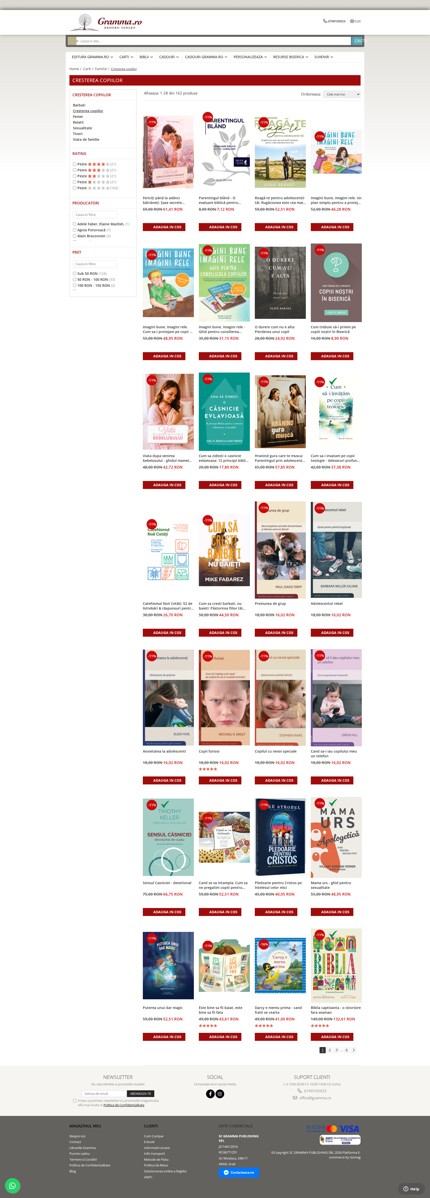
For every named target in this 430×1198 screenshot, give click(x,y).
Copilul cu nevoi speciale (276, 751)
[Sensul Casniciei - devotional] (168, 837)
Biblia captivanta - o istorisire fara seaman (336, 1010)
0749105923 (314, 1090)
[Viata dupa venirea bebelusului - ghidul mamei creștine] (168, 412)
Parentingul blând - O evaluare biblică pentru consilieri (218, 200)
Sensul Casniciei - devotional (167, 882)
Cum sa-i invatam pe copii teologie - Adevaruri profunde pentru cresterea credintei (336, 458)
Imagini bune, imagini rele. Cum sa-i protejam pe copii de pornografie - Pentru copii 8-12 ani (168, 330)
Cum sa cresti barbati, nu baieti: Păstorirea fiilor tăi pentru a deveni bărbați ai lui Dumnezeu (223, 606)
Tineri (78, 133)
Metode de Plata (156, 1159)
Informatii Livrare (157, 1148)
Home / (75, 68)
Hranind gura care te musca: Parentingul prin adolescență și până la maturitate (279, 458)
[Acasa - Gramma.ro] (106, 22)
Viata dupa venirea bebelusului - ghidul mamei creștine (166, 458)
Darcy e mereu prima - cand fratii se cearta (278, 1010)
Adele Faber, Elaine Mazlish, (100, 224)
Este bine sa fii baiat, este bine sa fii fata (220, 1010)
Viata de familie (86, 139)
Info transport (154, 1153)
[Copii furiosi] (224, 697)
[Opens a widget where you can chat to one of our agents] (411, 1189)
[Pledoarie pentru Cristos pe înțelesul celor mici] (280, 837)
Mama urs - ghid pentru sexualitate (331, 885)
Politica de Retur (156, 1165)
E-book (149, 1142)
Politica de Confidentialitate (124, 1105)
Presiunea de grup (270, 603)
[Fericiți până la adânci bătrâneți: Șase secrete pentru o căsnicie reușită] (168, 152)
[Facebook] (210, 1094)
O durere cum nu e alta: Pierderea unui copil (275, 329)
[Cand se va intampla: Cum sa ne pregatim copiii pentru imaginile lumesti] (224, 837)
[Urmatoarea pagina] (353, 1050)
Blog (72, 1171)
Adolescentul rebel (327, 603)
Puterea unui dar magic (163, 1007)
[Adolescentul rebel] (336, 550)
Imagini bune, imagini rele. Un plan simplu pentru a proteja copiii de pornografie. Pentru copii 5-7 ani (336, 200)
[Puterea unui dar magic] (168, 965)
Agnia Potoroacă (91, 230)
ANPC (148, 1177)
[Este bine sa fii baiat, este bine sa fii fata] (224, 965)
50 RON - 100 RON (92, 279)
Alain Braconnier (91, 236)
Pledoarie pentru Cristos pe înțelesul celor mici (278, 885)
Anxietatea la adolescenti (164, 751)
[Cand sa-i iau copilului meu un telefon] (336, 697)
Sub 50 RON (87, 273)
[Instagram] (219, 1094)
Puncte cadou (79, 1153)
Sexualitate (82, 128)
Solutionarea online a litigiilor (165, 1171)
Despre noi (77, 1136)
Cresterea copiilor (88, 110)
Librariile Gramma (82, 1148)
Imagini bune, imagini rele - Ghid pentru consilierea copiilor (222, 330)
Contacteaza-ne (242, 1172)
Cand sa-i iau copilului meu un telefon (334, 753)
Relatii (78, 122)
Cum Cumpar (154, 1136)
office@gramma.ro (314, 1097)
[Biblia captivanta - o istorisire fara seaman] (336, 965)
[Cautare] (356, 41)
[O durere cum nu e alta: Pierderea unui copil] (280, 283)
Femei (78, 116)
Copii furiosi (209, 751)
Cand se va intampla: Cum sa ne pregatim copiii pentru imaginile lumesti (223, 885)
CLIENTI (151, 1125)
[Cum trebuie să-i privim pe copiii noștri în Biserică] (336, 282)
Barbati (79, 105)
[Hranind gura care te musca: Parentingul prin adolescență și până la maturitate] (280, 411)
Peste (82, 164)
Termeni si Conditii (83, 1159)
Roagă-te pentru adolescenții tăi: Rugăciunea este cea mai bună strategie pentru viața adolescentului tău (279, 200)
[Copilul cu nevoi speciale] (280, 698)
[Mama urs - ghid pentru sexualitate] (336, 837)
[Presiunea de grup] (280, 550)
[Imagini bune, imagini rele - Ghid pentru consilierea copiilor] (224, 283)
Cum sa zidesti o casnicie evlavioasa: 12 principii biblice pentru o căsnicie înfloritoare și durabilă (224, 458)
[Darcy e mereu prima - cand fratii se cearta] (280, 965)
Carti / (88, 68)
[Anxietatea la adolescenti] (168, 698)
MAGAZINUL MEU (85, 1125)
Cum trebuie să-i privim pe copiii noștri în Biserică (333, 329)
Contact (75, 1142)
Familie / (102, 68)
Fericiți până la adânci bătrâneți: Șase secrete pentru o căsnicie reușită (164, 200)
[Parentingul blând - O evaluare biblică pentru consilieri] (224, 152)
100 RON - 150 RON (93, 285)
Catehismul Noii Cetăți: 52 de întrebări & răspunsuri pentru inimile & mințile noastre (168, 606)
